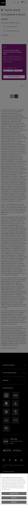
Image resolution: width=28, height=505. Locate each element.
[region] (14, 489)
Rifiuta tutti (14, 497)
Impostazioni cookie (14, 493)
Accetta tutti (14, 502)
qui (9, 489)
